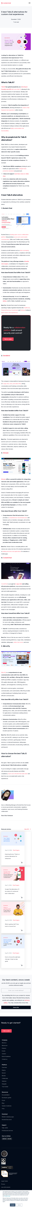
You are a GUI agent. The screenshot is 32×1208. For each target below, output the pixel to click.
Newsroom (4, 1045)
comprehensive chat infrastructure (18, 517)
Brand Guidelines (6, 1056)
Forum (3, 1100)
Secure (4, 1073)
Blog (3, 1103)
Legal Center (4, 1181)
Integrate (4, 1084)
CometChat (4, 584)
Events (3, 1051)
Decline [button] (19, 1205)
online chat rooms (18, 642)
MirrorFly (3, 672)
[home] (6, 3)
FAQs (3, 1108)
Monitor (4, 1075)
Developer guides (6, 1097)
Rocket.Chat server (7, 1119)
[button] (29, 3)
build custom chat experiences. (9, 312)
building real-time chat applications (11, 551)
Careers (4, 1053)
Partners (4, 1048)
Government (14, 310)
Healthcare (27, 307)
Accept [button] (12, 1205)
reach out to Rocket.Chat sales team (18, 773)
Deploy (4, 1070)
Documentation (6, 1095)
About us (4, 1042)
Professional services (7, 1130)
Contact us (4, 1059)
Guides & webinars (6, 1105)
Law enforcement (5, 1187)
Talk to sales (8, 339)
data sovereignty (24, 250)
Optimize (4, 1081)
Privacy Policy (7, 1196)
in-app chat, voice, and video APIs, (12, 383)
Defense (22, 310)
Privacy (3, 1184)
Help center (5, 1127)
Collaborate (5, 1078)
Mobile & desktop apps (8, 1116)
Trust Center (5, 1086)
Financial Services (6, 310)
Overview (4, 1067)
